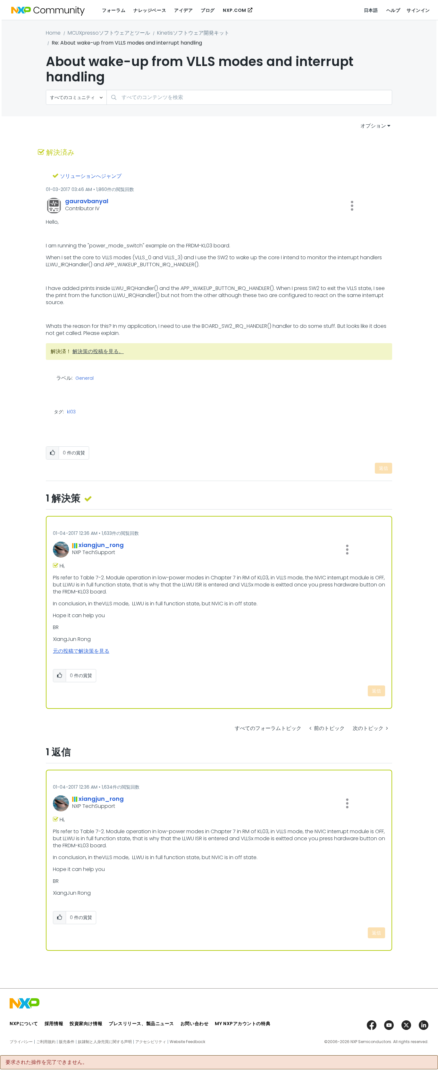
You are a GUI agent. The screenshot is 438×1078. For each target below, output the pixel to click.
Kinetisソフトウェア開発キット (193, 33)
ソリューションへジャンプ (91, 176)
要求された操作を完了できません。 (46, 1062)
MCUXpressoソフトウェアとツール (109, 33)
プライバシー (21, 1042)
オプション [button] (373, 125)
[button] (352, 206)
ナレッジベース (149, 10)
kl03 (71, 412)
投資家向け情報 (86, 1023)
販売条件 (66, 1042)
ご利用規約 (45, 1042)
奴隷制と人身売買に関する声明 (105, 1042)
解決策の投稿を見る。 (98, 351)
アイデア (183, 10)
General (84, 378)
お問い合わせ (194, 1023)
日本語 (371, 10)
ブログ (208, 10)
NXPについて (24, 1023)
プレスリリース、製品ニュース (141, 1023)
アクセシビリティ (150, 1042)
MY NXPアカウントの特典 (242, 1023)
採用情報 (54, 1023)
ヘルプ (393, 10)
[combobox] (249, 97)
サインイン (418, 10)
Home (53, 33)
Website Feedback (187, 1042)
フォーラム (113, 10)
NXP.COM (234, 10)
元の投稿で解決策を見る (81, 651)
